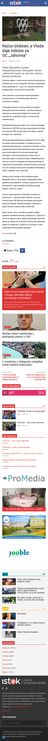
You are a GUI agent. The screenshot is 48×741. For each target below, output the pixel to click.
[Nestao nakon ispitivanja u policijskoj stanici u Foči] (24, 322)
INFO (5, 574)
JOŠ (44, 267)
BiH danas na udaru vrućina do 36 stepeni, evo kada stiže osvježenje (30, 599)
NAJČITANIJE (8, 406)
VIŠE (44, 406)
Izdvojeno (5, 244)
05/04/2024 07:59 (14, 61)
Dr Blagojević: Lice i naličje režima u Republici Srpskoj (31, 624)
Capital (5, 233)
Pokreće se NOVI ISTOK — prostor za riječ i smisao (22, 453)
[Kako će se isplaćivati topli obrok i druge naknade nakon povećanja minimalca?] (24, 279)
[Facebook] (22, 250)
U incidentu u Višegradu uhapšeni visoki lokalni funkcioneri (22, 363)
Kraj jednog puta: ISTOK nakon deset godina (19, 460)
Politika (5, 656)
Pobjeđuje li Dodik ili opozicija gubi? (31, 411)
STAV (5, 609)
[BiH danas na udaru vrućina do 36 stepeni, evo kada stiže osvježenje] (9, 600)
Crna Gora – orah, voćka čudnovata (30, 422)
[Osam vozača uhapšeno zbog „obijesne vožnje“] (9, 581)
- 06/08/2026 (24, 414)
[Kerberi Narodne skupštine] (9, 634)
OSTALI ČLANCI (9, 267)
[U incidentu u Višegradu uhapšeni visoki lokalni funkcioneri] (24, 350)
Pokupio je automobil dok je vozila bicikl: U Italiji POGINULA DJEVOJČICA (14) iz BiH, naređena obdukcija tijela (30, 591)
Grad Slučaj (21, 614)
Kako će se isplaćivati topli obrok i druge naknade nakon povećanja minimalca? (24, 295)
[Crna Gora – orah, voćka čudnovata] (9, 426)
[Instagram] (7, 688)
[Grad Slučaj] (9, 616)
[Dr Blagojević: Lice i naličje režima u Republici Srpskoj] (9, 625)
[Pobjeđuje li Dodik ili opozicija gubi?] (9, 414)
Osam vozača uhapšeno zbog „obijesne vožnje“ (28, 580)
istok (5, 61)
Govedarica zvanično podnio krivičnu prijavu (19, 466)
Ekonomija (8, 284)
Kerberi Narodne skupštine (27, 632)
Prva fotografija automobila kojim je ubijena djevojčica (10, 377)
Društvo (7, 327)
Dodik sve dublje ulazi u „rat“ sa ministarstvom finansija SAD (36, 377)
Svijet (4, 664)
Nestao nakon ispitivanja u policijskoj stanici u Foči (18, 335)
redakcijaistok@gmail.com (20, 707)
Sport (4, 660)
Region (5, 672)
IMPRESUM (6, 711)
